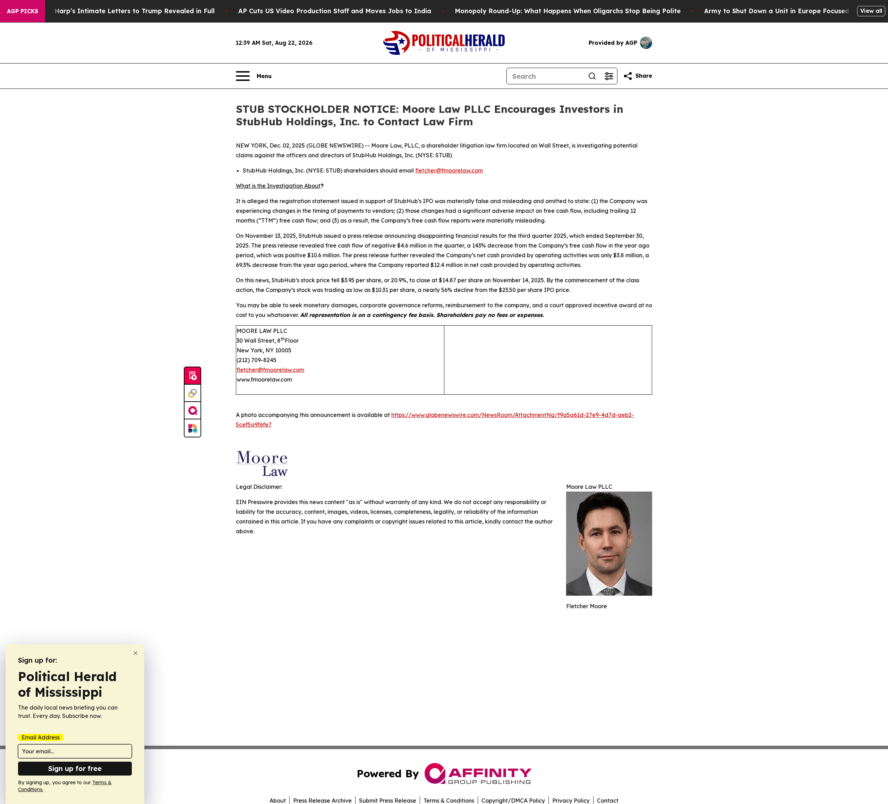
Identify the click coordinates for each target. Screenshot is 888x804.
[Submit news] (192, 376)
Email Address (41, 737)
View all (871, 10)
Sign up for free (75, 768)
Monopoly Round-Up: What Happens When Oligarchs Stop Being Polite (568, 11)
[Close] (135, 653)
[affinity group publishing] (192, 410)
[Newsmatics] (192, 428)
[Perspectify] (192, 393)
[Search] (592, 76)
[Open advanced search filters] (608, 76)
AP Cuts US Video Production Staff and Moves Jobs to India (334, 11)
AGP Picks (22, 11)
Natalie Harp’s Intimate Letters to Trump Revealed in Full (122, 11)
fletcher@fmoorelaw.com (449, 170)
